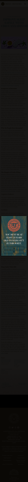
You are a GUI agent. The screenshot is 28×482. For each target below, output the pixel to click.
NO (14, 252)
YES (14, 248)
